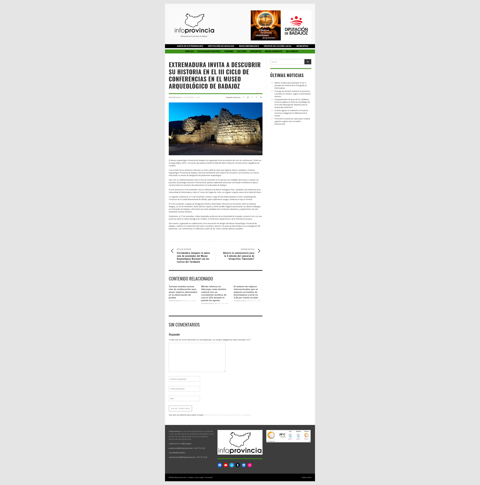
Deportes (256, 51)
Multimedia (292, 51)
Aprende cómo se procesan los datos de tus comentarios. (227, 415)
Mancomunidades (249, 46)
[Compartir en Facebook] (243, 97)
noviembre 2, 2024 (192, 97)
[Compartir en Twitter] (248, 97)
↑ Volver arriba (306, 477)
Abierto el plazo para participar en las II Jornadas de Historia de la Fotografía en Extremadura (290, 85)
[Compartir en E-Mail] (260, 97)
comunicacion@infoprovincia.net (182, 457)
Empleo (189, 51)
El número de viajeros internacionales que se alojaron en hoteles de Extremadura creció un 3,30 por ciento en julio (246, 292)
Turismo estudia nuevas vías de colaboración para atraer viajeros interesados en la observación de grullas (183, 292)
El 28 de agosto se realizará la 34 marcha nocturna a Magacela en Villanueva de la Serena (291, 113)
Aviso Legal (199, 477)
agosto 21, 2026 (254, 300)
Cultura (242, 51)
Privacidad (208, 477)
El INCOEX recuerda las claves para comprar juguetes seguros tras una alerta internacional (292, 121)
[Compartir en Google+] (252, 97)
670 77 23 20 (199, 448)
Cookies (191, 477)
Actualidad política (209, 51)
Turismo (228, 51)
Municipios (302, 46)
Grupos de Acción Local (278, 46)
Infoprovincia (175, 97)
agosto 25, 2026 (189, 300)
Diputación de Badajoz (221, 46)
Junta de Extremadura (190, 46)
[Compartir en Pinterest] (256, 97)
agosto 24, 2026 (221, 303)
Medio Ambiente (273, 51)
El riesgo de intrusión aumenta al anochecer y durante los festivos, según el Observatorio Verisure (292, 94)
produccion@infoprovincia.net (181, 448)
